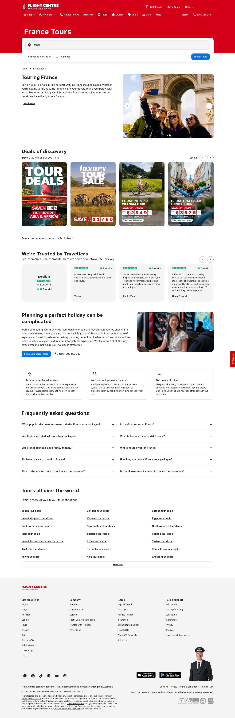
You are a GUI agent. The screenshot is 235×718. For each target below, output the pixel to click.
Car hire (26, 620)
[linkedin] (49, 675)
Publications (28, 645)
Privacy (169, 625)
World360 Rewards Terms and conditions (152, 692)
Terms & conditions (189, 686)
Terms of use (206, 686)
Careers (73, 614)
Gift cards (123, 609)
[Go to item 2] (167, 135)
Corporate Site (77, 609)
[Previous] (127, 106)
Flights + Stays (71, 14)
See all (193, 157)
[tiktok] (41, 675)
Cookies (169, 630)
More (158, 14)
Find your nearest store (36, 354)
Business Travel (29, 640)
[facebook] (25, 675)
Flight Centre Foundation (82, 620)
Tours (104, 14)
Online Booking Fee (75, 704)
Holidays (47, 14)
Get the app (156, 7)
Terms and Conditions (31, 698)
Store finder (171, 620)
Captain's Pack (125, 604)
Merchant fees (89, 706)
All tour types (63, 56)
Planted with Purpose (80, 625)
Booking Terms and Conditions (68, 709)
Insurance (123, 620)
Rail (23, 635)
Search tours (200, 56)
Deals (135, 14)
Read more (29, 103)
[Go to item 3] (170, 135)
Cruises (119, 14)
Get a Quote (173, 7)
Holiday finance (125, 614)
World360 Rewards (127, 635)
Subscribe (123, 640)
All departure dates (38, 56)
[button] (118, 564)
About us (74, 604)
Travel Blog (27, 650)
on (37, 289)
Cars (148, 14)
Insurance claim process (177, 635)
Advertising (75, 630)
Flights (31, 14)
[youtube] (57, 675)
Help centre (171, 604)
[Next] (209, 106)
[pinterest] (65, 675)
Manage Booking (174, 609)
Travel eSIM (123, 630)
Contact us (171, 614)
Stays (90, 14)
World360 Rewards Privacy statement (194, 692)
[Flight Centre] (34, 588)
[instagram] (33, 675)
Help (187, 7)
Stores (185, 14)
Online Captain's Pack (128, 625)
